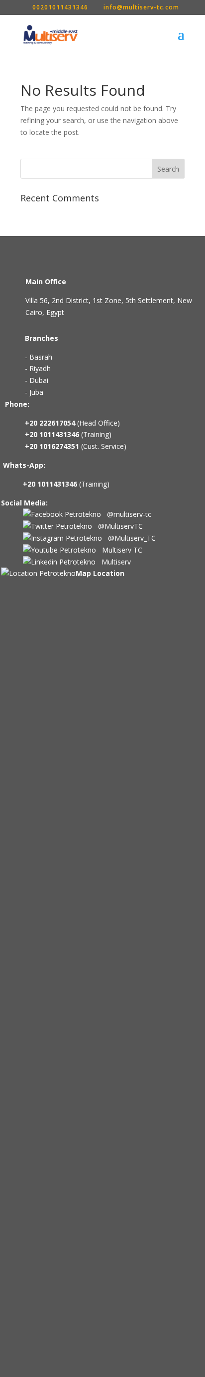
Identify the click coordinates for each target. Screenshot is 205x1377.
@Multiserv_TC (129, 538)
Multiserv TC (119, 550)
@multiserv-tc (126, 514)
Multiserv (113, 561)
